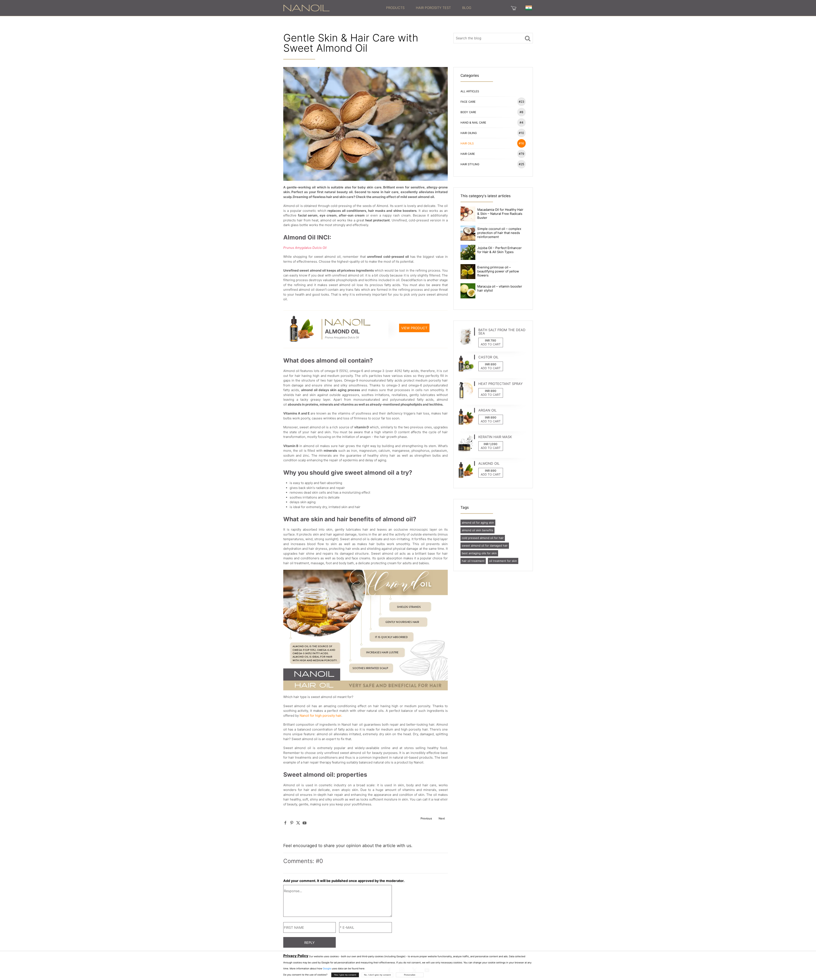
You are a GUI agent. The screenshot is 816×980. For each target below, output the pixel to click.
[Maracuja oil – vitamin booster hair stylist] (467, 290)
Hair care (492, 153)
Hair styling (492, 164)
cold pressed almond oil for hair (483, 538)
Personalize (409, 975)
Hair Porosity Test (433, 8)
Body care (491, 112)
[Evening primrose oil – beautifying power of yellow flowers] (467, 271)
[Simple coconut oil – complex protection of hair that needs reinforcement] (467, 233)
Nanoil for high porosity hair (320, 716)
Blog (466, 8)
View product (414, 328)
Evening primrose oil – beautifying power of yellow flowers (498, 271)
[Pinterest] (292, 822)
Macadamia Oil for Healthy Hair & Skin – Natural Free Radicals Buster (500, 214)
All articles (469, 91)
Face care (492, 101)
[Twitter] (298, 822)
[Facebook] (285, 822)
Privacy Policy (295, 956)
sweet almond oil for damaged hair (485, 545)
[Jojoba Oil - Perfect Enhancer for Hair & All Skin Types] (467, 252)
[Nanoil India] (306, 8)
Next (442, 818)
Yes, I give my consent (345, 975)
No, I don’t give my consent (377, 975)
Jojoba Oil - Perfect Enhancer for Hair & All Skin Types (499, 250)
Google (327, 968)
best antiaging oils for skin (479, 553)
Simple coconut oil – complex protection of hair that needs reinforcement (499, 233)
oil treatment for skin (503, 561)
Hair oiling (492, 133)
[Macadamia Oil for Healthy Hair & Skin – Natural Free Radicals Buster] (467, 214)
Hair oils (492, 143)
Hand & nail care (491, 122)
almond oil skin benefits (477, 530)
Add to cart (491, 344)
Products (395, 8)
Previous (426, 818)
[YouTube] (304, 822)
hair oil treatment (473, 561)
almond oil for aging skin (478, 522)
